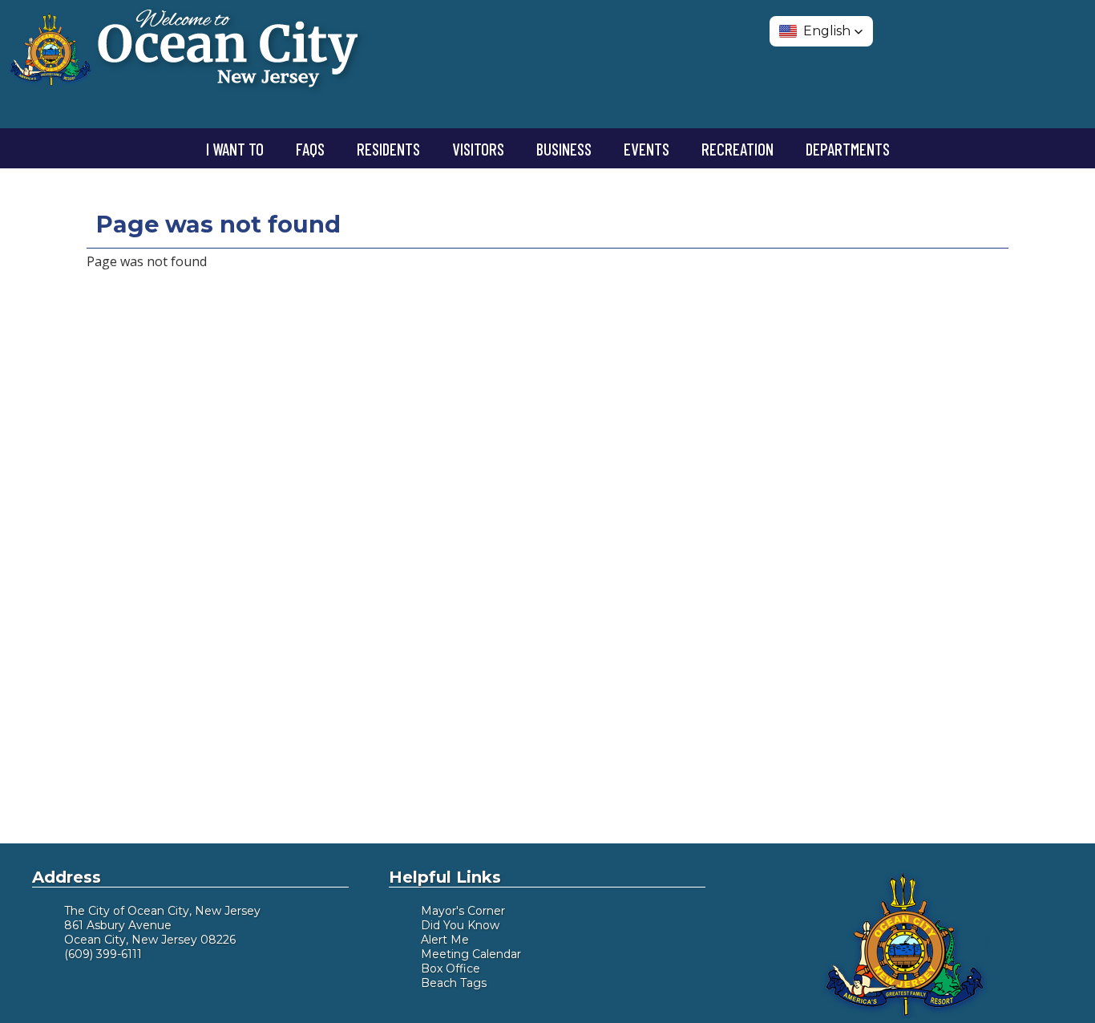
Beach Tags (454, 983)
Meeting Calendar (471, 954)
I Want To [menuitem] (235, 149)
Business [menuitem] (564, 149)
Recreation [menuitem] (737, 149)
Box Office (450, 968)
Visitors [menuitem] (478, 149)
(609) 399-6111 (103, 954)
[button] (821, 31)
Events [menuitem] (646, 149)
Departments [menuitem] (848, 149)
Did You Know (460, 925)
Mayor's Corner (463, 911)
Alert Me (445, 939)
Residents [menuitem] (388, 149)
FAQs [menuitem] (310, 149)
